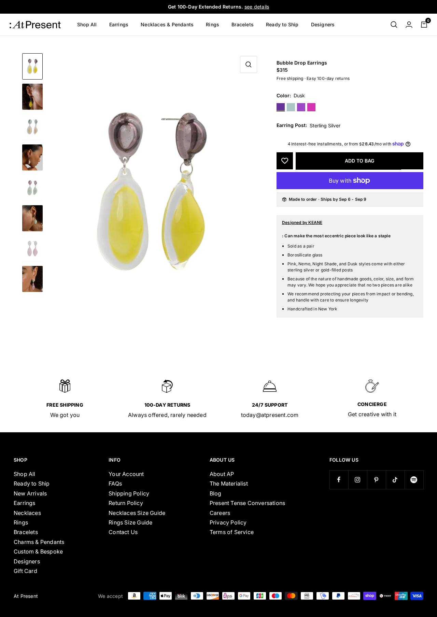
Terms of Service (232, 532)
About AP (222, 474)
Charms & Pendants (39, 541)
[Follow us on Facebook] (338, 479)
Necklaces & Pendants (167, 24)
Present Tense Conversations (247, 503)
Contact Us (123, 532)
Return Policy (126, 503)
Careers (220, 512)
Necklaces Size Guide (137, 512)
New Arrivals (30, 493)
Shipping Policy (129, 493)
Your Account (126, 474)
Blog (216, 493)
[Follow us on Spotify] (414, 479)
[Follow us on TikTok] (395, 479)
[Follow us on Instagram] (357, 479)
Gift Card (25, 570)
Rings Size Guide (130, 522)
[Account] (409, 24)
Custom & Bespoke (38, 551)
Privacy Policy (228, 522)
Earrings (119, 24)
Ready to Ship (282, 24)
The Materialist (229, 483)
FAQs (115, 483)
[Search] (394, 24)
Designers (323, 24)
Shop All (87, 24)
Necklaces (27, 512)
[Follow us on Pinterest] (376, 479)
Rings (212, 24)
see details (256, 7)
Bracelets (242, 24)
